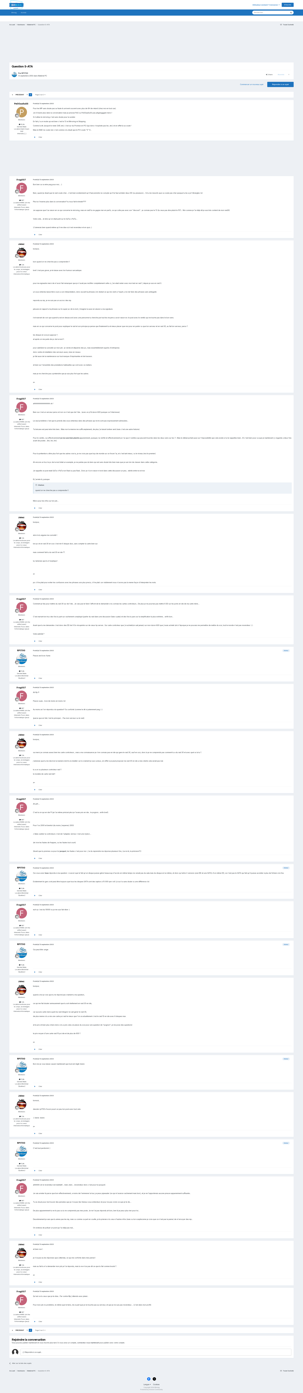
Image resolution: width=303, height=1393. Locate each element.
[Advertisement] (52, 45)
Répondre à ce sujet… (33, 1352)
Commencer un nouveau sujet (251, 84)
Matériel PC (42, 76)
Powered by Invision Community (151, 1389)
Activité (23, 12)
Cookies (156, 1384)
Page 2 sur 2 (40, 95)
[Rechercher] (291, 12)
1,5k (22, 265)
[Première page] (12, 94)
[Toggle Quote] (36, 485)
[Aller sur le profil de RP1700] (14, 74)
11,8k (22, 671)
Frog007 (21, 179)
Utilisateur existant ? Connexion (265, 5)
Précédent (20, 95)
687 (22, 200)
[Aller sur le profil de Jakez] (21, 252)
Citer (40, 137)
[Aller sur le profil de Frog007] (21, 188)
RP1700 (25, 73)
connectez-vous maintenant (88, 1343)
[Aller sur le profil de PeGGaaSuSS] (21, 112)
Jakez (21, 244)
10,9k (22, 124)
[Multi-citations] (34, 137)
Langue (147, 1384)
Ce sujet (282, 12)
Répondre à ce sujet (280, 84)
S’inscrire (287, 5)
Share (270, 74)
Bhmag (14, 12)
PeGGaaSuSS (21, 103)
